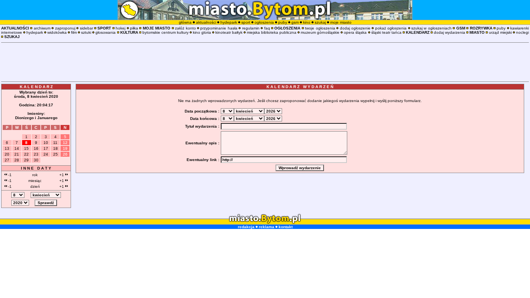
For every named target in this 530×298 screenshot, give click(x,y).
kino (306, 22)
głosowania (105, 32)
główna (185, 22)
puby (282, 22)
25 (55, 154)
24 (45, 154)
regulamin (251, 28)
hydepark (228, 22)
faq (267, 28)
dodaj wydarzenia (449, 32)
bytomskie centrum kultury (165, 32)
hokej (120, 28)
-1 (9, 175)
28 (16, 160)
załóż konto (185, 28)
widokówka (57, 32)
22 (26, 154)
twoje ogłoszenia (320, 28)
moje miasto (341, 22)
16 (36, 148)
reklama (266, 227)
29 (26, 160)
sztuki (86, 32)
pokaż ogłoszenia (391, 28)
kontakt (286, 227)
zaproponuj (65, 28)
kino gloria (202, 32)
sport (245, 22)
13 (7, 148)
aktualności (206, 22)
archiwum (42, 28)
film (74, 32)
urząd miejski (500, 32)
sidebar (86, 28)
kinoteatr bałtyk (228, 32)
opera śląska (355, 32)
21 (16, 154)
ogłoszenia (264, 22)
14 (16, 148)
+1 (62, 175)
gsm (295, 22)
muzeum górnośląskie (320, 32)
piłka (134, 28)
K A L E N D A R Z (36, 87)
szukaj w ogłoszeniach (431, 28)
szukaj (320, 22)
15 (26, 148)
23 (36, 154)
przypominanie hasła (218, 28)
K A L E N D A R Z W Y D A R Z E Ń (300, 87)
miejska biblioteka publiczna (271, 32)
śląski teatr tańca (386, 32)
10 (45, 142)
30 (36, 160)
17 (45, 148)
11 (55, 142)
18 (55, 148)
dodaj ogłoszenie (355, 28)
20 (7, 154)
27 (7, 160)
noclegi (522, 32)
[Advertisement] (265, 62)
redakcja (246, 227)
